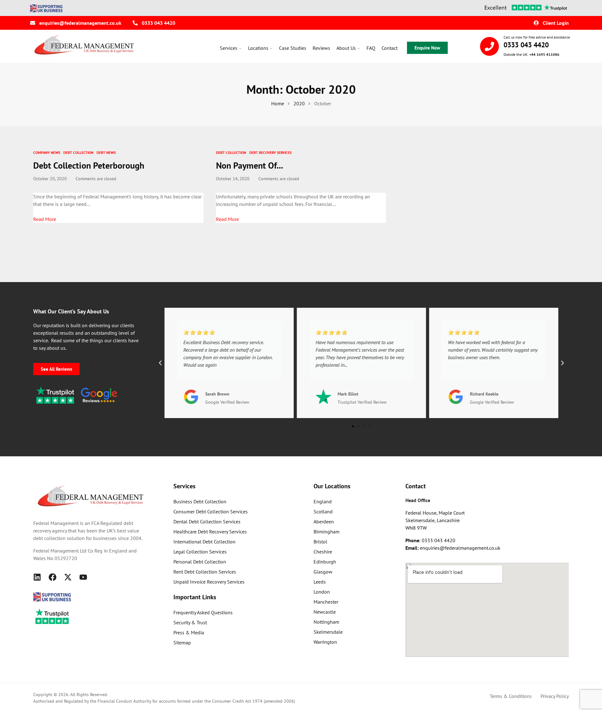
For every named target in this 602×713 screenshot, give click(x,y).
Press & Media (188, 632)
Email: (412, 548)
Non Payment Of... (249, 165)
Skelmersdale (328, 632)
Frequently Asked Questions (203, 612)
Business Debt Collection (199, 501)
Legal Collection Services (200, 551)
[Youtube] (83, 577)
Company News (46, 152)
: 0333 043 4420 (430, 540)
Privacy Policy (555, 696)
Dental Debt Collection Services (206, 521)
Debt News (106, 152)
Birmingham (327, 531)
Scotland (323, 511)
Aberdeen (324, 521)
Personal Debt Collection (199, 561)
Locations (258, 48)
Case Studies (292, 48)
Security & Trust (190, 622)
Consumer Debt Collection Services (210, 511)
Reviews (321, 48)
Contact (390, 48)
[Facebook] (52, 577)
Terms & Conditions (511, 696)
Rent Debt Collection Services (204, 572)
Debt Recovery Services (270, 152)
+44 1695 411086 (544, 54)
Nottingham (326, 622)
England (323, 501)
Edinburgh (325, 561)
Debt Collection (78, 152)
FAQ (371, 48)
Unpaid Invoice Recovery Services (209, 582)
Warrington (325, 642)
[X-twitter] (68, 577)
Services (228, 48)
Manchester (326, 602)
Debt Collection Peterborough (88, 165)
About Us (346, 48)
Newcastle (325, 612)
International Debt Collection (204, 541)
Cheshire (323, 551)
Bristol (320, 541)
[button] (160, 363)
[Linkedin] (37, 577)
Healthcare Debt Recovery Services (210, 531)
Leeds (320, 582)
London (322, 592)
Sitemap (182, 642)
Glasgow (323, 572)
